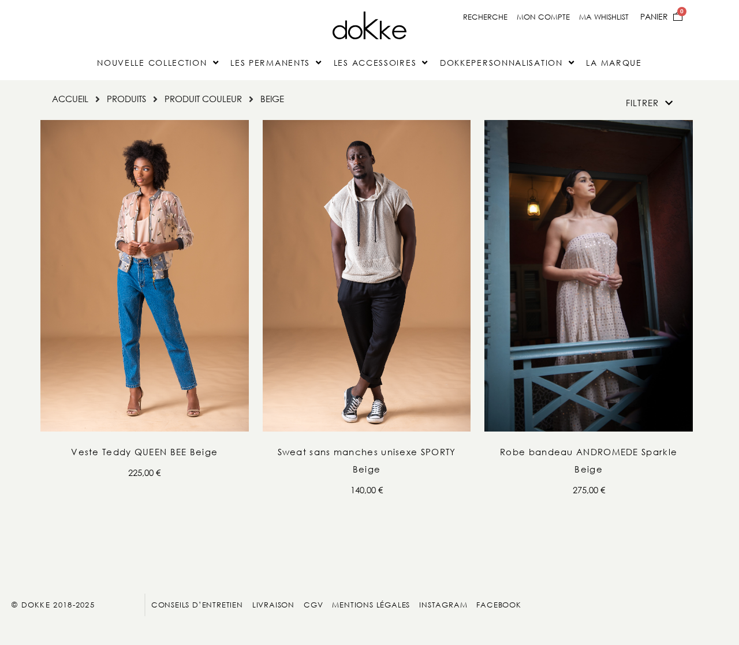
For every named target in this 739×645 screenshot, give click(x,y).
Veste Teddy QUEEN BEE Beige (144, 451)
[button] (649, 103)
